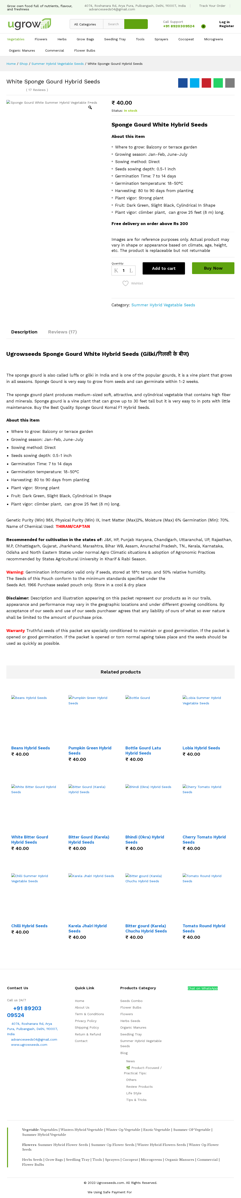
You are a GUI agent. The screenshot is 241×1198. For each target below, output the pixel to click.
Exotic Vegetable (156, 1130)
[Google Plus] (23, 1059)
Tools (97, 1160)
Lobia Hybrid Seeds (201, 748)
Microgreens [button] (213, 39)
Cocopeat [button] (186, 39)
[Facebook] (8, 1059)
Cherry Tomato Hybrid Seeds (204, 840)
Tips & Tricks (136, 1100)
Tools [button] (140, 39)
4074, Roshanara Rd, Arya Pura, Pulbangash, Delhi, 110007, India (135, 6)
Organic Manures (133, 1027)
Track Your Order (212, 6)
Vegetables (49, 1130)
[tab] (24, 333)
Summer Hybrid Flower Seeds (63, 1145)
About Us (82, 1007)
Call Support (173, 22)
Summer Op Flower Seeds (112, 1145)
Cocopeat (130, 1160)
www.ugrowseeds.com (28, 1044)
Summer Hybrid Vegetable (44, 1135)
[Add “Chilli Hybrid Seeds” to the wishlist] (40, 918)
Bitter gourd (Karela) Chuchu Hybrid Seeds (146, 928)
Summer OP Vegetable (191, 1130)
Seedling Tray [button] (115, 39)
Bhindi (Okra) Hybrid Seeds (144, 840)
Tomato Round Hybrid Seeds (204, 928)
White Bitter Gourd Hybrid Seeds (29, 840)
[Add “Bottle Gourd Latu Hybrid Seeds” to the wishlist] (154, 740)
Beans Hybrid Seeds (30, 748)
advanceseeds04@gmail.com (112, 9)
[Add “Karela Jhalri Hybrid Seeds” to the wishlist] (97, 918)
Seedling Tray (131, 1034)
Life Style (133, 1093)
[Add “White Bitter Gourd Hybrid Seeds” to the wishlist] (40, 829)
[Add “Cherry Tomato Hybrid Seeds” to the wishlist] (212, 829)
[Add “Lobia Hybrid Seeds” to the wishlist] (212, 740)
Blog (124, 1053)
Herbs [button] (62, 39)
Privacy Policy (85, 1021)
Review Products (139, 1086)
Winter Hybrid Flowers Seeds (161, 1145)
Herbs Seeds (130, 1021)
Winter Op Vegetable (123, 1130)
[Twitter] (15, 1059)
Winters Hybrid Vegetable (81, 1130)
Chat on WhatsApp (203, 988)
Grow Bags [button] (85, 39)
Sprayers (112, 1160)
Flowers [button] (41, 39)
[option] (52, 148)
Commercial (207, 1160)
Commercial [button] (54, 50)
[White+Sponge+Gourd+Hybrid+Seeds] (194, 83)
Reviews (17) (62, 331)
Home (79, 1001)
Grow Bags (54, 1160)
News (130, 1061)
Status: (117, 110)
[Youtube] (30, 1059)
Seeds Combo (131, 1001)
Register (226, 26)
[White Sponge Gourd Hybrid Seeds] (183, 83)
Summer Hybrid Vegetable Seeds (163, 305)
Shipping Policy (87, 1027)
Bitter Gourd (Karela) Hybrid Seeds (88, 840)
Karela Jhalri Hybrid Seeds (87, 928)
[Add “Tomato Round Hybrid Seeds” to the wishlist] (212, 918)
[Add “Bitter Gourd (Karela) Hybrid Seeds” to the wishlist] (97, 829)
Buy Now (213, 268)
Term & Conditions (89, 1014)
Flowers (126, 1014)
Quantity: (118, 263)
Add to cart (164, 268)
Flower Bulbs (130, 1007)
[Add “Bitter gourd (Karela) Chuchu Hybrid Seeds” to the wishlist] (154, 918)
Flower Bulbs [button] (84, 50)
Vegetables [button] (15, 39)
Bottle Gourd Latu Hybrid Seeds (143, 750)
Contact (81, 1041)
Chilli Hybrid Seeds (29, 925)
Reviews (37, 90)
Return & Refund (88, 1034)
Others (131, 1080)
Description (24, 331)
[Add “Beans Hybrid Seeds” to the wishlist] (40, 740)
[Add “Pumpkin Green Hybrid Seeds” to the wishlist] (97, 740)
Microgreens (151, 1160)
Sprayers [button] (161, 39)
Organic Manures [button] (22, 50)
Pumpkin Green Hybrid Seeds (90, 750)
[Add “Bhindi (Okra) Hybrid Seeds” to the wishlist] (154, 829)
